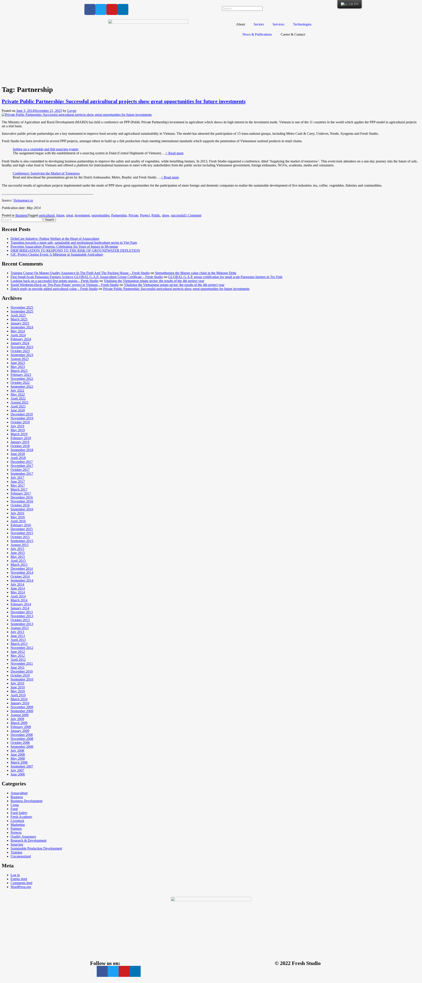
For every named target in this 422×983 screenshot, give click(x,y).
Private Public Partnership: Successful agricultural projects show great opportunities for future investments (124, 101)
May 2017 (18, 485)
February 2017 (21, 493)
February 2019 (21, 438)
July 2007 (17, 770)
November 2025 (22, 307)
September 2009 (22, 711)
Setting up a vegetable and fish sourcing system (45, 149)
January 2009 (20, 731)
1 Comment (193, 215)
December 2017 (22, 462)
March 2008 (19, 762)
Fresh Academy (21, 817)
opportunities (100, 215)
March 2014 (19, 600)
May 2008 (18, 758)
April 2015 (18, 560)
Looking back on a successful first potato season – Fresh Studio (54, 281)
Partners (16, 828)
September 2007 (22, 766)
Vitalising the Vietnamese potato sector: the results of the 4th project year (154, 281)
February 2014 (21, 604)
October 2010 (20, 675)
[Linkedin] (122, 9)
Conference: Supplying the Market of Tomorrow (46, 173)
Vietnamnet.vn (23, 200)
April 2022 (18, 398)
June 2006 (18, 774)
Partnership (119, 215)
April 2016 (18, 521)
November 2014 (22, 572)
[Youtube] (111, 9)
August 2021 (20, 402)
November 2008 (22, 739)
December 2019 (22, 414)
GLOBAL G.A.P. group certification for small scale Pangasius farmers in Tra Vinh (225, 277)
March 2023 (19, 371)
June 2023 (18, 363)
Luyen (71, 111)
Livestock (17, 821)
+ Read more (175, 153)
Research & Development (28, 840)
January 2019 (20, 442)
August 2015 (20, 545)
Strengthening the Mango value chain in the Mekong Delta (195, 273)
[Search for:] (22, 219)
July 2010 (17, 683)
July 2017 (17, 477)
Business (21, 215)
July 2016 (17, 513)
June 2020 (18, 410)
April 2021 (18, 406)
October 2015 (20, 537)
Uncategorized (21, 856)
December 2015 (22, 529)
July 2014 (17, 584)
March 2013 (19, 644)
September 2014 (22, 580)
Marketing (18, 824)
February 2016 (21, 525)
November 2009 (22, 707)
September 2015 (22, 541)
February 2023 (21, 375)
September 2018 (22, 450)
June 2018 (18, 454)
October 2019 (20, 422)
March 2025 (19, 319)
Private (133, 215)
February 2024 (21, 339)
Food (14, 809)
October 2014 (20, 576)
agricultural (47, 215)
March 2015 (19, 564)
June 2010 (18, 687)
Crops (15, 805)
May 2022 (18, 394)
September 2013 (22, 624)
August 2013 (20, 628)
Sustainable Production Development (36, 848)
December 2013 (22, 612)
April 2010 (18, 695)
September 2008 (22, 746)
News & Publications (257, 34)
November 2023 (22, 347)
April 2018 (18, 458)
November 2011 (22, 663)
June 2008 (18, 754)
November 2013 (22, 616)
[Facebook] (89, 9)
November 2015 (22, 533)
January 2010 (20, 703)
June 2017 (18, 481)
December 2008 (22, 735)
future (60, 215)
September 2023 (22, 355)
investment (82, 215)
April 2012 (18, 659)
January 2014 (20, 608)
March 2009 (19, 723)
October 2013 (20, 620)
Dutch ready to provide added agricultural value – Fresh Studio (54, 289)
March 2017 (19, 489)
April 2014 (18, 596)
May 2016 (18, 517)
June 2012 (18, 652)
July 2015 (17, 549)
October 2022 (20, 382)
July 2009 (17, 719)
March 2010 (19, 699)
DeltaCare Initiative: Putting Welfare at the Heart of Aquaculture (55, 238)
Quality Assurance (23, 836)
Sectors (259, 24)
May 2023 (18, 367)
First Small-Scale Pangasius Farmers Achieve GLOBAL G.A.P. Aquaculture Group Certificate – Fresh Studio (87, 277)
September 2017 (22, 473)
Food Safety (19, 813)
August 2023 (20, 359)
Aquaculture (19, 793)
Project (145, 215)
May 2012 (18, 655)
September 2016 (22, 509)
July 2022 (17, 390)
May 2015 (18, 557)
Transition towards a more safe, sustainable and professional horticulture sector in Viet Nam (74, 242)
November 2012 (22, 648)
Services (278, 24)
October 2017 (20, 469)
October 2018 (20, 446)
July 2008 (17, 750)
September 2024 (22, 327)
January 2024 (20, 343)
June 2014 (18, 588)
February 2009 (21, 727)
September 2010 (22, 679)
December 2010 (22, 671)
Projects (16, 832)
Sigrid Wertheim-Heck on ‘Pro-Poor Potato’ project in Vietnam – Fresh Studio (65, 285)
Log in (15, 875)
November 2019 (22, 418)
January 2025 (20, 323)
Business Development (26, 801)
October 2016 (20, 505)
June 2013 (18, 636)
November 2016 (22, 501)
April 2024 (18, 335)
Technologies (302, 24)
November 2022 (22, 378)
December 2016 (22, 497)
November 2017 (22, 466)
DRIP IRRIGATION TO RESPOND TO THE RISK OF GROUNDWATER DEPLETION (75, 250)
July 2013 (17, 632)
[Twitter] (100, 9)
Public (155, 215)
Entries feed (19, 879)
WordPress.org (21, 887)
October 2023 (20, 351)
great (69, 215)
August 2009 (20, 715)
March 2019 (19, 434)
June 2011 (18, 667)
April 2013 (18, 640)
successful (178, 215)
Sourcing (17, 844)
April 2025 (18, 315)
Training (16, 852)
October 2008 (20, 743)
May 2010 (18, 691)
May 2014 (18, 592)
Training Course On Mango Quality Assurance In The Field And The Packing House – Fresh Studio (80, 273)
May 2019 (18, 430)
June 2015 (18, 553)
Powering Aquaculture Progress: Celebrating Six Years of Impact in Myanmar (64, 246)
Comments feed (21, 883)
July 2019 (17, 426)
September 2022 (22, 386)
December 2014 (22, 568)
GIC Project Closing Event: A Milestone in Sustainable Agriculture (57, 254)
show (165, 215)
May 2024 (18, 331)
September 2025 (22, 311)
